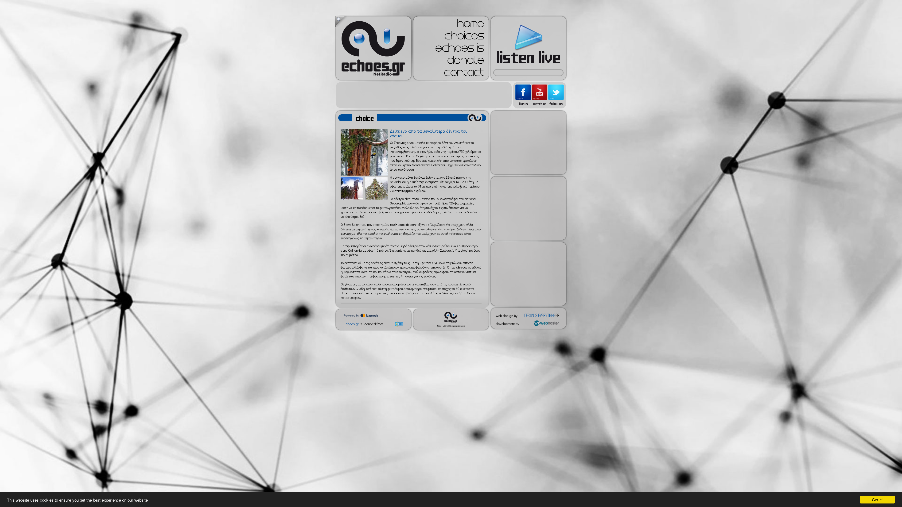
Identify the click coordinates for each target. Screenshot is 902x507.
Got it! (877, 500)
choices (464, 37)
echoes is (459, 49)
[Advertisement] (423, 95)
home (470, 25)
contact (464, 74)
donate (465, 61)
